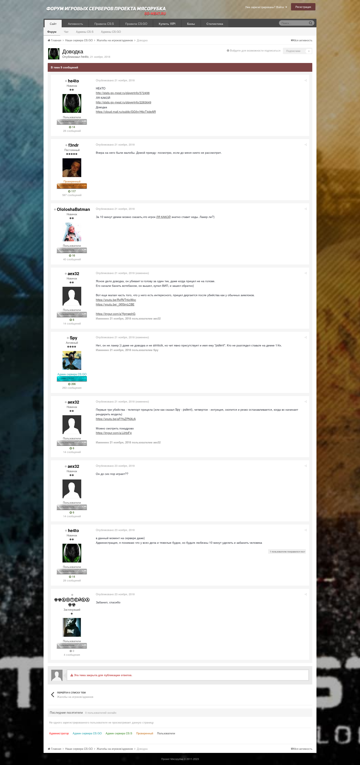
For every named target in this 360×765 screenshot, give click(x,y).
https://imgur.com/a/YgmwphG (115, 314)
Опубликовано (115, 80)
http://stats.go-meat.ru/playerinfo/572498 (123, 93)
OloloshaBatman (73, 209)
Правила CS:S (104, 23)
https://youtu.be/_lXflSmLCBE (115, 304)
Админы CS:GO (111, 32)
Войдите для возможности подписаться (255, 50)
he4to (85, 56)
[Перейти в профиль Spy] (71, 360)
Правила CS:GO (136, 23)
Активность (75, 23)
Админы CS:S (85, 32)
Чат (66, 32)
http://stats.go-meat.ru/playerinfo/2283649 (123, 102)
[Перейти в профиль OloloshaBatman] (71, 232)
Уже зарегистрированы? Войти (265, 7)
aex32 (73, 273)
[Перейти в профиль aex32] (71, 296)
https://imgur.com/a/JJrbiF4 (114, 433)
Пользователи (166, 733)
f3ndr (73, 145)
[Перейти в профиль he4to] (53, 53)
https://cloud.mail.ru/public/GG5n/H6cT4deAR (126, 111)
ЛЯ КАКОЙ (163, 217)
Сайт (53, 23)
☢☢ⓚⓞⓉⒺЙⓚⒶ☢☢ (72, 602)
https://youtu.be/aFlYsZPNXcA (116, 419)
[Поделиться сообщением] (306, 80)
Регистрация (303, 7)
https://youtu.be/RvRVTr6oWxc (116, 300)
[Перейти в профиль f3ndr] (71, 167)
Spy (73, 338)
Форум (51, 32)
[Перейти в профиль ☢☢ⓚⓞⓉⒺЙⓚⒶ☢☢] (71, 627)
